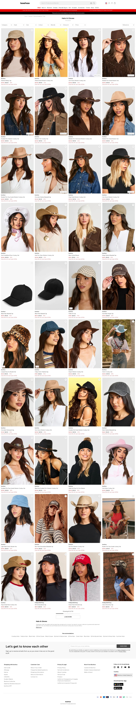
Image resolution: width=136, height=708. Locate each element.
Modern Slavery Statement (92, 670)
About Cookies (61, 672)
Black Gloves (49, 636)
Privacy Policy (61, 667)
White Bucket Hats (96, 636)
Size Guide (7, 667)
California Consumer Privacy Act (67, 683)
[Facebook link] (122, 667)
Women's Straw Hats (109, 636)
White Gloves (40, 636)
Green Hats (79, 636)
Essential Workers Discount (12, 683)
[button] (106, 3)
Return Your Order (36, 667)
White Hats (71, 636)
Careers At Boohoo (89, 667)
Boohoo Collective (9, 681)
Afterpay (6, 670)
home (26, 16)
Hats (44, 16)
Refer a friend (88, 672)
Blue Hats (87, 636)
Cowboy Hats (15, 636)
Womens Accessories (38, 16)
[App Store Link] (118, 686)
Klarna (6, 672)
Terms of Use (61, 674)
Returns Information (37, 674)
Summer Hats (120, 636)
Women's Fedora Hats (60, 636)
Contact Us (34, 677)
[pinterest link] (118, 667)
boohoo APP (8, 686)
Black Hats (32, 636)
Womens (30, 16)
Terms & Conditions (63, 670)
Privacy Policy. (122, 651)
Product (59, 677)
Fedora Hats (24, 636)
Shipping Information (37, 672)
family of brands (121, 650)
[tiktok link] (129, 667)
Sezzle (6, 674)
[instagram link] (114, 667)
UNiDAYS (6, 677)
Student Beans (8, 679)
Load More (68, 616)
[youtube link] (125, 667)
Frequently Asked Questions (39, 670)
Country (116, 671)
